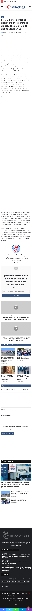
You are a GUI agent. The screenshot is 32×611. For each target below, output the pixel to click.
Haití (3, 581)
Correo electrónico (6, 415)
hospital (8, 581)
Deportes (11, 600)
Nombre (3, 409)
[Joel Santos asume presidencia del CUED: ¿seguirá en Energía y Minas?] (24, 370)
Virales (16, 600)
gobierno (24, 578)
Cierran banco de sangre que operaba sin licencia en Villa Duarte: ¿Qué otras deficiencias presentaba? (15, 484)
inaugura (14, 581)
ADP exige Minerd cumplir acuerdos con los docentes (17, 1)
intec (24, 581)
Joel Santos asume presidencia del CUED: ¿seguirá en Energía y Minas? (23, 377)
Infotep (19, 581)
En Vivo (21, 600)
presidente (15, 584)
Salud (23, 584)
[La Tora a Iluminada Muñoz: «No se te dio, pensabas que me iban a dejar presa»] (8, 370)
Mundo (27, 598)
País (13, 14)
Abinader (4, 578)
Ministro (8, 584)
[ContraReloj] (16, 6)
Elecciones (17, 578)
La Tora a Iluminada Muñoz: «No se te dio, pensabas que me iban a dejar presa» (8, 377)
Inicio (3, 14)
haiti (29, 578)
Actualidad (8, 14)
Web (2, 421)
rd (19, 584)
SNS (28, 584)
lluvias (3, 584)
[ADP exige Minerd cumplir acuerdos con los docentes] (24, 352)
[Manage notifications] (28, 607)
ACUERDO (10, 578)
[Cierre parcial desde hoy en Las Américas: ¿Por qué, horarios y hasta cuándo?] (8, 352)
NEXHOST (9, 595)
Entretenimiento (17, 598)
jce (28, 581)
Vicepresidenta (5, 586)
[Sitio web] (15, 263)
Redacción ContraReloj (8, 32)
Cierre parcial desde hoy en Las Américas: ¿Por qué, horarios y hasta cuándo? (8, 359)
